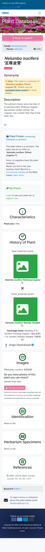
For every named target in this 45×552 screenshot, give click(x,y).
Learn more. (18, 175)
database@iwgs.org (19, 503)
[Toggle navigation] (39, 13)
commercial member (16, 172)
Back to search (23, 38)
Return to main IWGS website (14, 3)
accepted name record (16, 90)
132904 (16, 489)
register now (12, 198)
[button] (13, 519)
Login (8, 195)
